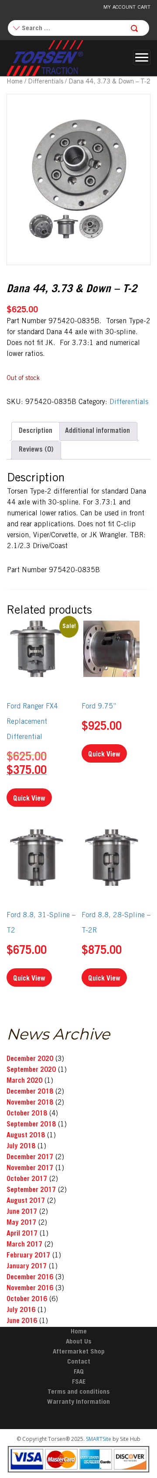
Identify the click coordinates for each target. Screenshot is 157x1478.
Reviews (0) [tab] (36, 449)
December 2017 (30, 1157)
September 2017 (31, 1190)
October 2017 (27, 1179)
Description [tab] (35, 431)
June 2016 (22, 1321)
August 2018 (26, 1135)
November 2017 (30, 1168)
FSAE (78, 1382)
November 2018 (30, 1102)
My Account (119, 7)
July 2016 (21, 1310)
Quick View (29, 798)
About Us (78, 1342)
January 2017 (27, 1266)
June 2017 (22, 1212)
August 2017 (26, 1201)
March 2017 (24, 1244)
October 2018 (27, 1113)
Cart (144, 7)
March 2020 (24, 1080)
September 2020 (31, 1070)
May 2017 (21, 1222)
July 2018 (21, 1146)
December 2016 (30, 1277)
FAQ (79, 1372)
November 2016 (30, 1288)
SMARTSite (98, 1439)
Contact (78, 1362)
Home (15, 82)
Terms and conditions (78, 1392)
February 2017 (28, 1255)
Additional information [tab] (97, 431)
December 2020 (30, 1059)
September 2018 (31, 1124)
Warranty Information (78, 1402)
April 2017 (22, 1233)
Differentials (45, 82)
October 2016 (27, 1299)
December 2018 (30, 1091)
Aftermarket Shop (79, 1352)
